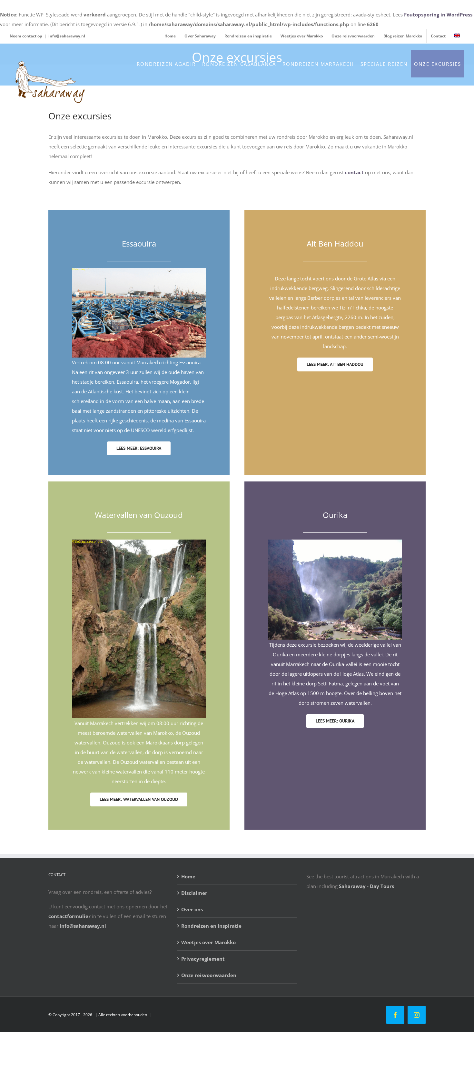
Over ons (192, 909)
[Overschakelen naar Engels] (457, 36)
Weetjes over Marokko (208, 942)
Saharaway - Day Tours (366, 886)
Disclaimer (194, 893)
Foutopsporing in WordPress (438, 14)
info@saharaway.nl (66, 36)
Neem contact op (26, 36)
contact (354, 172)
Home (188, 876)
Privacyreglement (203, 959)
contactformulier (69, 916)
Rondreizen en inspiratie (211, 926)
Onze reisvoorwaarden (208, 975)
